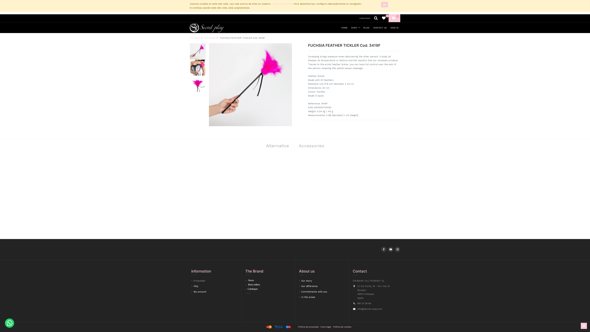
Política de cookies (342, 327)
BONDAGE (210, 38)
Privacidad (200, 280)
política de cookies (281, 3)
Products (195, 38)
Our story (306, 280)
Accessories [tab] (311, 145)
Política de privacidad (308, 327)
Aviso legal (326, 327)
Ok (384, 4)
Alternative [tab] (277, 145)
